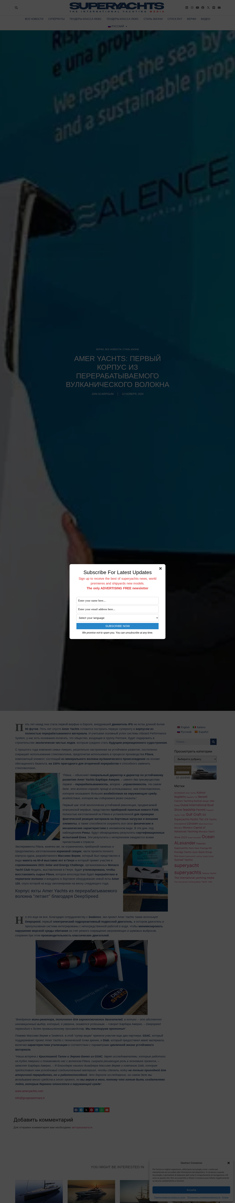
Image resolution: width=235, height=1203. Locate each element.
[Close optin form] (161, 569)
